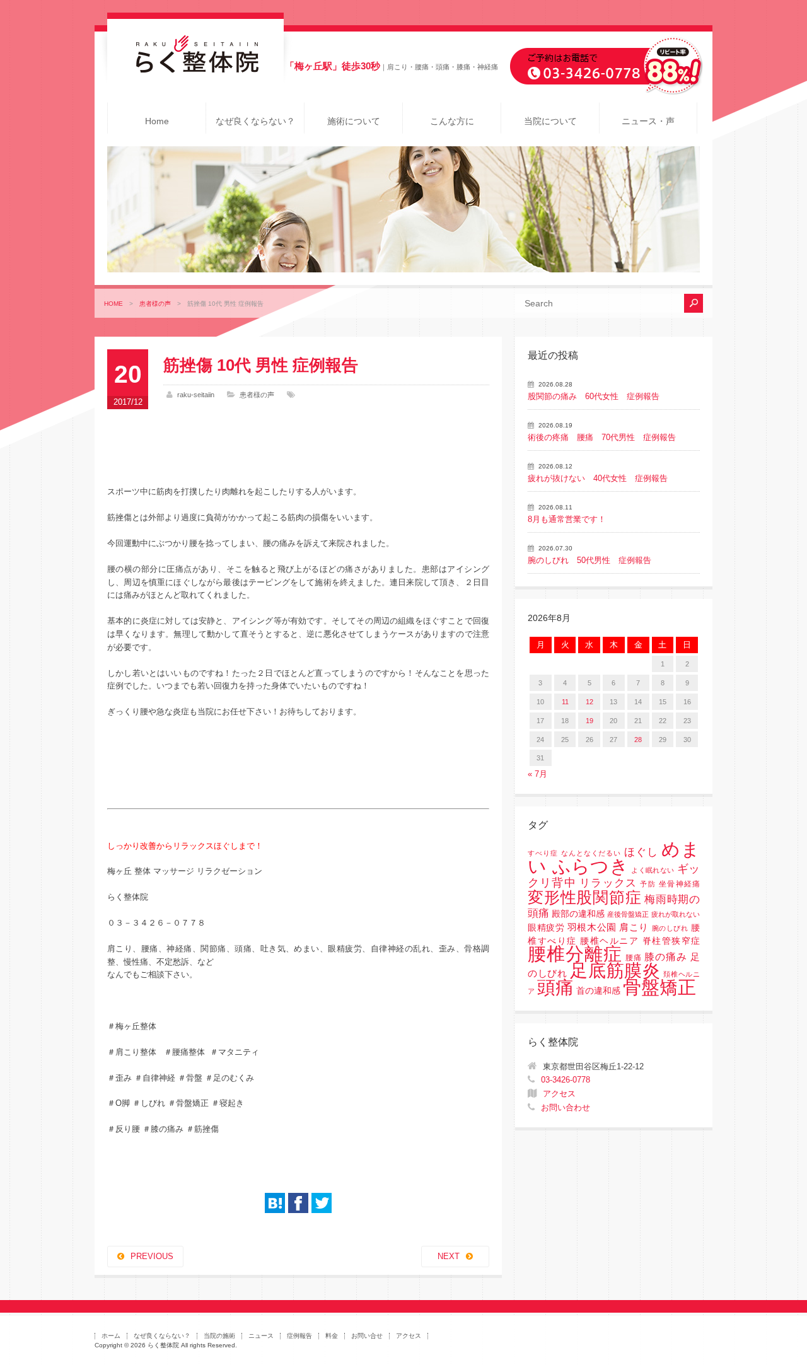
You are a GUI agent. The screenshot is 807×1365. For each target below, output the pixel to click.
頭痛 (555, 987)
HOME (113, 303)
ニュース (261, 1335)
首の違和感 (598, 991)
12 (589, 702)
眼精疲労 (546, 927)
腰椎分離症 (575, 954)
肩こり (634, 927)
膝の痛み (665, 956)
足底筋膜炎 (615, 970)
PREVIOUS (152, 1256)
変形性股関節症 (584, 897)
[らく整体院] (195, 69)
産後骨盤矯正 (628, 914)
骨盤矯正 (659, 987)
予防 (647, 884)
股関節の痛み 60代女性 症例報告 (593, 396)
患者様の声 (155, 303)
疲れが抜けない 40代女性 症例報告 (598, 478)
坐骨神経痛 (679, 884)
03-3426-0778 (565, 1079)
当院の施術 (219, 1335)
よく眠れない (652, 870)
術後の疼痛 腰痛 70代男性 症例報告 (602, 437)
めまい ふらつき (614, 857)
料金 (331, 1335)
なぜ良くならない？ (255, 121)
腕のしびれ (670, 928)
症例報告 (299, 1335)
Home (157, 121)
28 (638, 739)
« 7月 (537, 774)
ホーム (111, 1335)
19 (589, 720)
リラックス (608, 883)
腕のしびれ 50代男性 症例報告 (589, 560)
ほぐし (641, 852)
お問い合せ (367, 1335)
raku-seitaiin (195, 394)
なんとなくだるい (591, 853)
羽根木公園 (592, 927)
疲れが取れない (675, 914)
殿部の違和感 (578, 914)
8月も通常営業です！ (567, 519)
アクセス (559, 1093)
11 (565, 702)
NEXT (449, 1256)
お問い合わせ (565, 1107)
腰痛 (633, 957)
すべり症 (543, 853)
